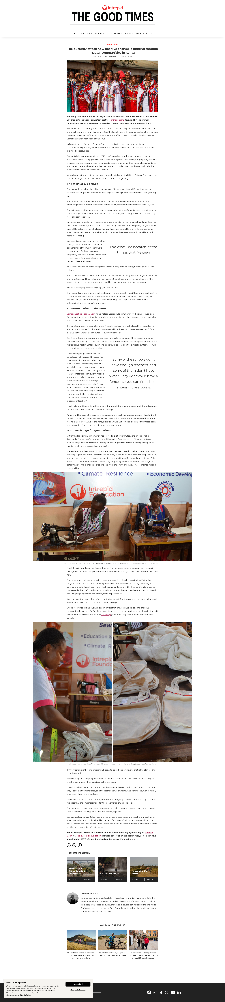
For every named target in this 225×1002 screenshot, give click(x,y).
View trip (87, 879)
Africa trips (106, 615)
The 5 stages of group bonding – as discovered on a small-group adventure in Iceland (81, 955)
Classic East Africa (109, 874)
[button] (70, 946)
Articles (98, 33)
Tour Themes (113, 33)
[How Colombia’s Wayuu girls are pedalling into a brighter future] (112, 940)
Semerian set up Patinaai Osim (81, 314)
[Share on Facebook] (69, 845)
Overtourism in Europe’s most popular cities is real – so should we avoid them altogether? (144, 955)
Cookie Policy (26, 995)
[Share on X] (74, 845)
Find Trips (85, 33)
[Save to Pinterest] (80, 845)
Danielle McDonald (109, 56)
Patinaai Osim (117, 120)
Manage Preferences (78, 990)
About (128, 33)
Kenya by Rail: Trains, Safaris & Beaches (77, 871)
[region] (48, 988)
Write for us (141, 33)
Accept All (77, 984)
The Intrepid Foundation (88, 836)
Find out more (96, 992)
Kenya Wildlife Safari (139, 872)
